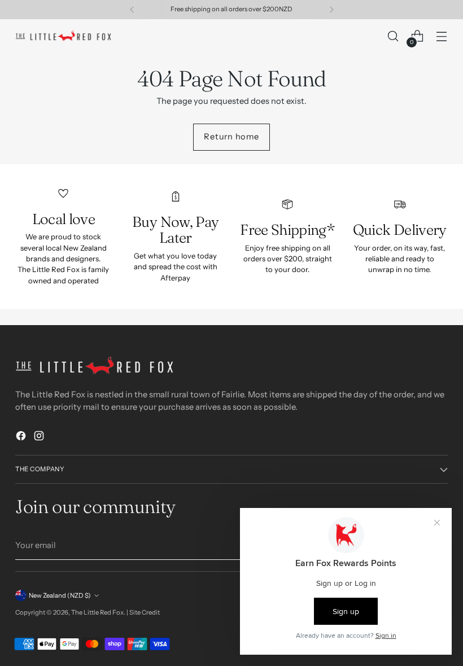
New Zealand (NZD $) (60, 595)
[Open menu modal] (441, 36)
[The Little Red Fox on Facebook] (22, 437)
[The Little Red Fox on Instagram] (40, 437)
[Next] (331, 9)
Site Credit (144, 612)
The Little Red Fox (97, 612)
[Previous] (132, 9)
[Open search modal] (393, 36)
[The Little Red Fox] (63, 36)
